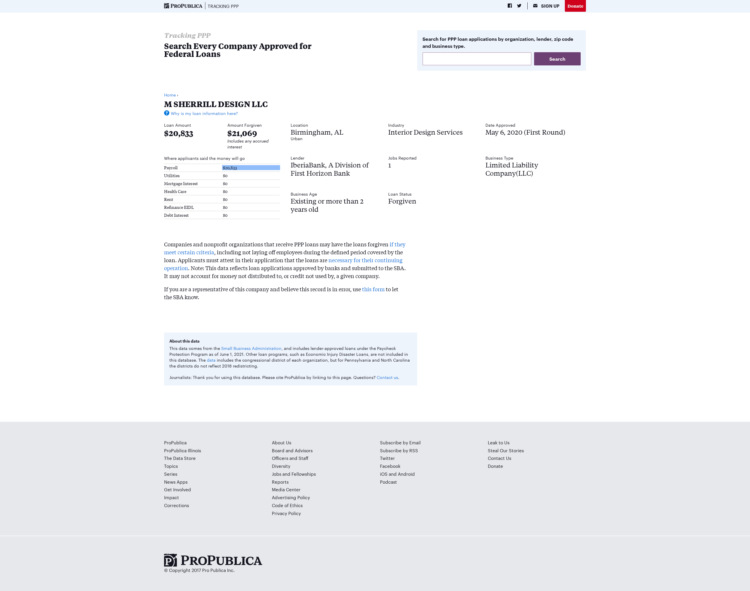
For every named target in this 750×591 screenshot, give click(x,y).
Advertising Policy (291, 497)
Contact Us (499, 458)
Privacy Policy (286, 513)
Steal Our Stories (506, 450)
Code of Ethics (287, 505)
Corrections (176, 505)
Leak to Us (498, 442)
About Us (281, 442)
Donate (575, 5)
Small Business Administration (251, 348)
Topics (171, 466)
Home (170, 95)
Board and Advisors (292, 450)
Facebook (390, 466)
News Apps (176, 482)
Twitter (387, 458)
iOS (384, 474)
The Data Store (180, 458)
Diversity (281, 466)
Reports (280, 482)
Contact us (387, 377)
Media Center (286, 489)
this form (373, 289)
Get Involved (177, 489)
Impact (171, 497)
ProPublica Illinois (182, 450)
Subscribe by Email (400, 442)
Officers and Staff (290, 458)
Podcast (388, 482)
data (211, 360)
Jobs (276, 474)
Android (406, 474)
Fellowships (304, 474)
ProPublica (175, 442)
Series (170, 474)
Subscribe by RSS (399, 450)
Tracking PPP (223, 6)
